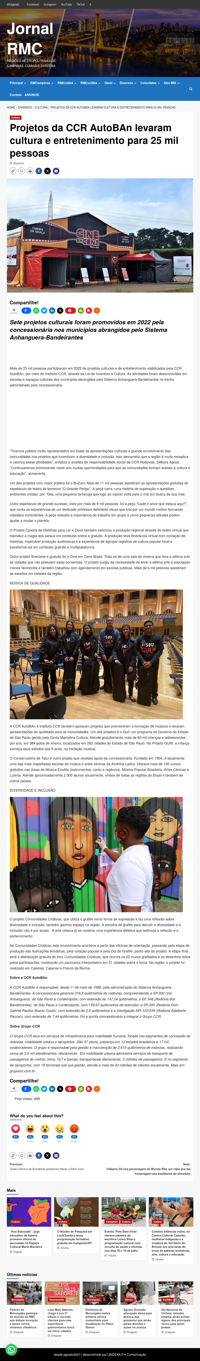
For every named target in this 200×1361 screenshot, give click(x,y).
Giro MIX (170, 83)
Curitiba (167, 1299)
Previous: (47, 1166)
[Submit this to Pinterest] (70, 310)
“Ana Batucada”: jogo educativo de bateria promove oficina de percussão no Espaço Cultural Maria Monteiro (26, 1239)
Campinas (112, 1221)
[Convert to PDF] (89, 310)
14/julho (112, 1255)
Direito (129, 1299)
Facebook (33, 4)
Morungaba (18, 1299)
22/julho (64, 1247)
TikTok (81, 4)
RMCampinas (40, 83)
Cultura (16, 117)
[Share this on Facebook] (26, 310)
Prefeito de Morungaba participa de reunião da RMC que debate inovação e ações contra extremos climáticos (24, 1318)
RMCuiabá (65, 83)
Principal (16, 83)
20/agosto (18, 1332)
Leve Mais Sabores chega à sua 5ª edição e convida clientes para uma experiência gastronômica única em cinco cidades (61, 1320)
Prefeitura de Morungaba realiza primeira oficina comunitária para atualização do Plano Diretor (99, 1318)
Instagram (50, 4)
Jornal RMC (30, 37)
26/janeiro (18, 163)
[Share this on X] (60, 310)
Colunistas (148, 83)
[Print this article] (81, 310)
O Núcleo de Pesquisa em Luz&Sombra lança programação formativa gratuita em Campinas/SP (74, 1237)
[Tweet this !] (44, 310)
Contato (16, 94)
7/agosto (17, 1251)
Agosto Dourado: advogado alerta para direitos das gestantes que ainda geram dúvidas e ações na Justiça (137, 1318)
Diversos (126, 83)
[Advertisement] (104, 353)
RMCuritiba (88, 83)
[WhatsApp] (36, 310)
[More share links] (97, 310)
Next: (148, 1169)
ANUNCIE (32, 94)
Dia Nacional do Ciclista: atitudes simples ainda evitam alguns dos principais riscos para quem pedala (175, 1318)
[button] (190, 88)
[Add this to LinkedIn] (52, 310)
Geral (108, 83)
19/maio (159, 1259)
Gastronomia (56, 1299)
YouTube (66, 4)
